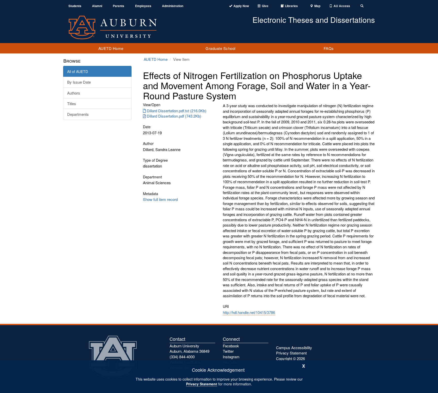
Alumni (97, 6)
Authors (73, 93)
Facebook (231, 345)
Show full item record (160, 199)
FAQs (329, 48)
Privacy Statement (201, 383)
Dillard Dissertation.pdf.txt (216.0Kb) (176, 110)
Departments (78, 114)
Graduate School (220, 48)
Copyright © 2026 (290, 358)
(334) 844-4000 (182, 356)
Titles (71, 103)
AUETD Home (110, 48)
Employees (143, 6)
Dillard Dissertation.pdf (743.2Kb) (174, 116)
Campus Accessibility (294, 347)
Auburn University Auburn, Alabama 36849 (189, 348)
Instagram (231, 356)
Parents (118, 6)
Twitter (228, 351)
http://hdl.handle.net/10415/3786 (249, 312)
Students (74, 6)
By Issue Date (79, 82)
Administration (172, 6)
